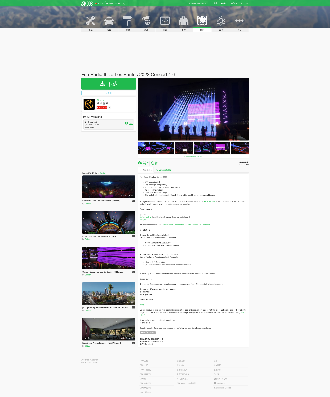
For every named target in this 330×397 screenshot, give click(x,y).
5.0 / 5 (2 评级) (244, 164)
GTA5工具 (144, 360)
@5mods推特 (221, 378)
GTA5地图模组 (145, 387)
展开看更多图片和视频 (193, 156)
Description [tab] (146, 170)
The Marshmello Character (199, 224)
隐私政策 (217, 365)
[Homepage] (98, 103)
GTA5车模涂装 (145, 369)
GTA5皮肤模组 (145, 383)
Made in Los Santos (89, 362)
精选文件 (180, 365)
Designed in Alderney (90, 359)
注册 (235, 3)
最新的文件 (181, 360)
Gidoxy (100, 100)
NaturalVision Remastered (173, 224)
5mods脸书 (220, 383)
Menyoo (143, 219)
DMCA (216, 374)
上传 (215, 3)
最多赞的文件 (182, 369)
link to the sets (209, 201)
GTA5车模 (144, 365)
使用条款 (217, 369)
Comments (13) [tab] (165, 170)
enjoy (142, 304)
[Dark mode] (241, 3)
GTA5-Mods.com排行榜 (186, 383)
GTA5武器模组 (145, 374)
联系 (215, 360)
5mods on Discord (223, 387)
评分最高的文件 (183, 378)
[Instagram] (101, 103)
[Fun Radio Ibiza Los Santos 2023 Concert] (193, 109)
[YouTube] (104, 103)
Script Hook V (145, 217)
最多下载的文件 (183, 374)
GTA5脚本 (144, 378)
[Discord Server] (107, 103)
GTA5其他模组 (145, 392)
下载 (111, 84)
